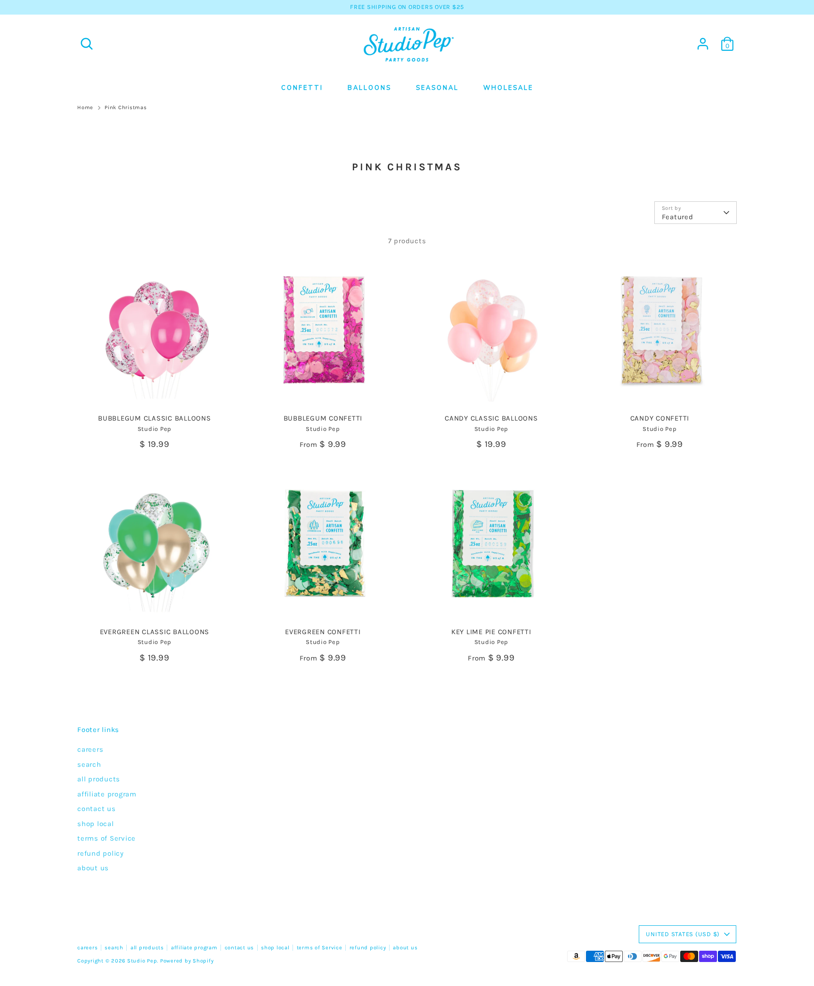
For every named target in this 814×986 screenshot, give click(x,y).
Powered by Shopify (187, 961)
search (89, 764)
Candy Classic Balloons (491, 418)
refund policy (100, 853)
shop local (95, 823)
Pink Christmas (126, 107)
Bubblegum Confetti (323, 418)
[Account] (702, 43)
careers (90, 749)
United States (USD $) (683, 934)
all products (98, 779)
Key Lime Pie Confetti (491, 632)
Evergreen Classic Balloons (155, 632)
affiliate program (107, 794)
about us (93, 868)
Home (85, 107)
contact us (96, 808)
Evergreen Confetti (323, 632)
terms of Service (106, 838)
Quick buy (155, 394)
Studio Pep (142, 961)
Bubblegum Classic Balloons (154, 418)
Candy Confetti (660, 418)
